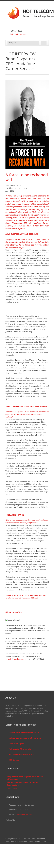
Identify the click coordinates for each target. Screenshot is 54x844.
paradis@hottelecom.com (15, 659)
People (31, 841)
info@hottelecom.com (17, 34)
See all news (12, 788)
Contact (44, 841)
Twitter (7, 825)
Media (37, 841)
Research (14, 841)
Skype (20, 825)
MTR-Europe (13, 760)
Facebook (11, 825)
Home (7, 841)
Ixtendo (42, 839)
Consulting (23, 841)
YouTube (16, 825)
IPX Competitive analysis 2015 (21, 754)
